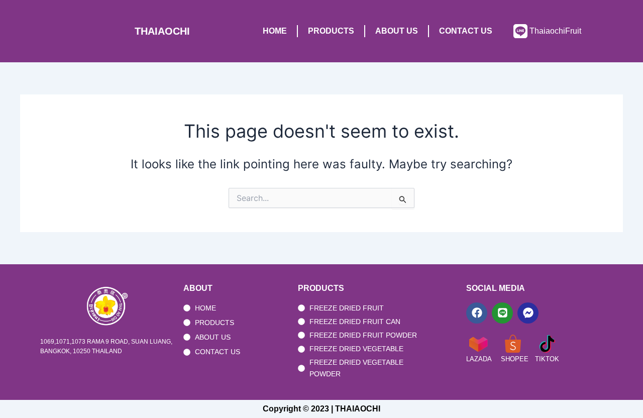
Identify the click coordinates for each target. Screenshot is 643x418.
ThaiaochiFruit (555, 31)
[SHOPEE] (513, 344)
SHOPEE (514, 359)
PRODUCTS (331, 31)
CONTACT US (465, 31)
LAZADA (479, 359)
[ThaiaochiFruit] (520, 31)
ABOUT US (396, 31)
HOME (275, 31)
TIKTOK (547, 359)
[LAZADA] (478, 344)
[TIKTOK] (547, 344)
